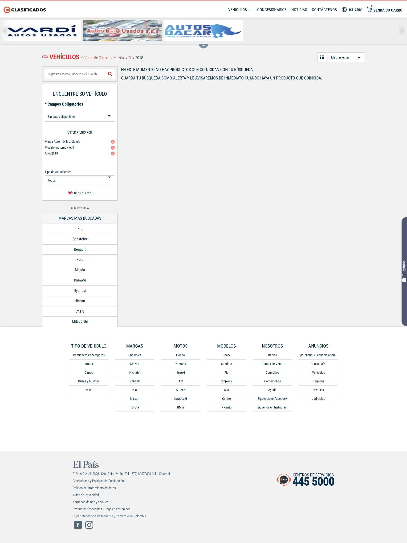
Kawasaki (180, 398)
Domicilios (272, 372)
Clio (226, 390)
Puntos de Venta (272, 364)
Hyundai (134, 372)
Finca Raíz (318, 364)
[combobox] (80, 74)
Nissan (134, 398)
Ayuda (272, 390)
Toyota (134, 407)
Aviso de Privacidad (86, 495)
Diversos (318, 390)
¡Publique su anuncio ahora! (318, 355)
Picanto (227, 407)
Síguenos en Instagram (272, 407)
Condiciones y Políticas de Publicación (98, 481)
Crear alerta (82, 193)
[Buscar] (110, 74)
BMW (180, 407)
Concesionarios (272, 9)
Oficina (272, 355)
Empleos (318, 381)
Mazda (134, 364)
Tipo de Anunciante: (58, 172)
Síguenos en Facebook (272, 398)
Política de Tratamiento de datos (94, 488)
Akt (181, 381)
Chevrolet (134, 355)
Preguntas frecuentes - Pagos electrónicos (101, 509)
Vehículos (238, 9)
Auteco (180, 390)
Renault (135, 381)
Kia (135, 390)
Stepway (226, 381)
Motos (89, 364)
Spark (226, 355)
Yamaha (180, 364)
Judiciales (318, 398)
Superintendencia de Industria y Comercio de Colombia (109, 516)
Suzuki (180, 372)
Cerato (226, 398)
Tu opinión (404, 268)
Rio (226, 372)
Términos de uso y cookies (91, 502)
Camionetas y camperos (89, 355)
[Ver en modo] (322, 57)
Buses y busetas (88, 381)
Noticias (299, 9)
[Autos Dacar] (203, 30)
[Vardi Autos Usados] (41, 30)
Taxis (88, 390)
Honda (180, 355)
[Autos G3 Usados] (122, 30)
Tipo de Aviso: (80, 110)
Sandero (226, 364)
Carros (89, 372)
